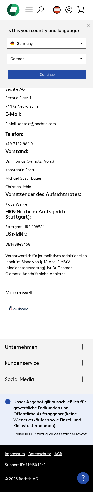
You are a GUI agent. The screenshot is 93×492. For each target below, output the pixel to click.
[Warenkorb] (81, 10)
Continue (47, 74)
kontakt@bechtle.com (36, 123)
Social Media (19, 379)
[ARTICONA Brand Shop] (18, 312)
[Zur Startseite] (13, 9)
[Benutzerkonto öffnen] (69, 10)
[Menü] (29, 10)
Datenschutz (39, 453)
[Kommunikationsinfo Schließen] (83, 478)
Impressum (15, 453)
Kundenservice (22, 362)
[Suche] (40, 10)
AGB (58, 453)
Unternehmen (21, 346)
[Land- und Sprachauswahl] (57, 10)
